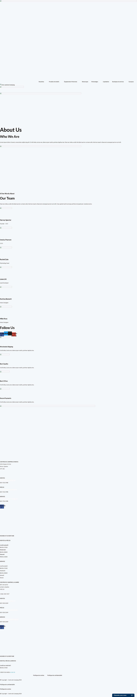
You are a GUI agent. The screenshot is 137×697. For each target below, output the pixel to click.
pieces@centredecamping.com (8, 489)
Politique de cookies (38, 675)
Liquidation (106, 81)
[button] (1, 126)
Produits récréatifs (54, 81)
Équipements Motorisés (70, 81)
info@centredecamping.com (7, 480)
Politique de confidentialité (54, 675)
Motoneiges (94, 81)
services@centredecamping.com (9, 499)
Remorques (85, 81)
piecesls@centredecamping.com (9, 610)
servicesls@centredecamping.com (9, 619)
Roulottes (41, 81)
